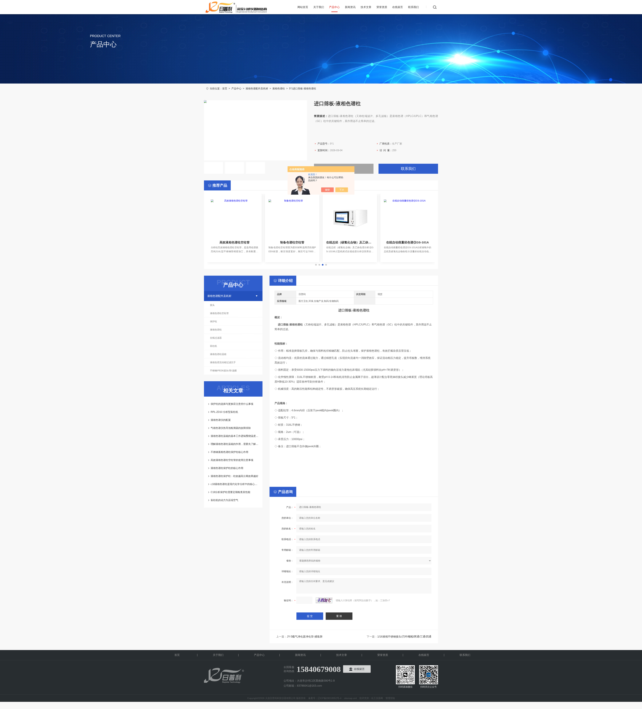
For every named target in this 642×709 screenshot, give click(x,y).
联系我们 (413, 7)
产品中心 (334, 7)
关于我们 (318, 7)
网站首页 (302, 7)
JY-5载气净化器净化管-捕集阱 (305, 636)
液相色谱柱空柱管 (219, 313)
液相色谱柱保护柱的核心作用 (227, 468)
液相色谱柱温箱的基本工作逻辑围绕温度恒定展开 (235, 436)
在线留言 (397, 7)
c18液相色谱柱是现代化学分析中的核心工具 (235, 484)
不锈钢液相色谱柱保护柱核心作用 (229, 452)
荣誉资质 (382, 7)
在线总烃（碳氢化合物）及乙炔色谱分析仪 (349, 242)
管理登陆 (390, 698)
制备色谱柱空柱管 (292, 242)
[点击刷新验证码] (324, 600)
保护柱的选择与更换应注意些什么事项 (232, 403)
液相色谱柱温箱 (218, 354)
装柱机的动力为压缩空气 (224, 500)
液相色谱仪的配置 (221, 419)
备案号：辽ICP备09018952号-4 (324, 698)
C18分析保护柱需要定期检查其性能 (230, 492)
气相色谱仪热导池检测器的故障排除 (231, 428)
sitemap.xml (350, 698)
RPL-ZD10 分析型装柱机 (224, 411)
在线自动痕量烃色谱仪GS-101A (407, 242)
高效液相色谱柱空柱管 (235, 242)
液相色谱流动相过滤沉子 (223, 362)
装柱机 (213, 346)
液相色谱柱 (278, 88)
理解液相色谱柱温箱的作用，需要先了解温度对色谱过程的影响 (235, 444)
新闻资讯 (350, 7)
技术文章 (366, 7)
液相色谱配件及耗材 (257, 88)
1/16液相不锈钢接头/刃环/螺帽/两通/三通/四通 (404, 636)
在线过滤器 (216, 337)
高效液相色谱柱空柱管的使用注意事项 (232, 460)
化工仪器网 (377, 698)
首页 (224, 88)
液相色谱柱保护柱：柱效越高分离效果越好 (234, 476)
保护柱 (213, 321)
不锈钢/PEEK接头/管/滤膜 (223, 370)
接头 (212, 305)
